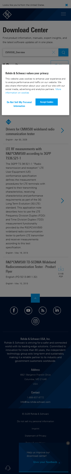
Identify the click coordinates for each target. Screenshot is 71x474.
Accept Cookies (46, 102)
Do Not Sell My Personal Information (19, 104)
